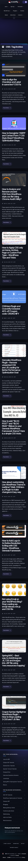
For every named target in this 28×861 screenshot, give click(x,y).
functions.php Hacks (8, 811)
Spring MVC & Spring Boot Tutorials (12, 781)
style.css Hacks (7, 817)
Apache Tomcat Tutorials (10, 768)
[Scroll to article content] (14, 18)
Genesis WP (6, 801)
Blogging (5, 804)
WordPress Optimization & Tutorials (12, 798)
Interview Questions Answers (11, 775)
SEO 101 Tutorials (7, 795)
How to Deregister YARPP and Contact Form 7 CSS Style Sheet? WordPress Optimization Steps (13, 137)
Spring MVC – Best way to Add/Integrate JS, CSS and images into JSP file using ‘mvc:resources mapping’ (13, 660)
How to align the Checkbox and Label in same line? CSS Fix (11, 82)
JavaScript (6, 778)
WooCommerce (7, 820)
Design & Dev (6, 772)
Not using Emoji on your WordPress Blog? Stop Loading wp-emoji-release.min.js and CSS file (12, 604)
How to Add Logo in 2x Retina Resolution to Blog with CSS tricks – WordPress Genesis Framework (11, 545)
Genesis (24, 853)
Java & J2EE (6, 759)
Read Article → (7, 108)
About (4, 857)
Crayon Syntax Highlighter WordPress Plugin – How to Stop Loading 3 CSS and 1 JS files (14, 716)
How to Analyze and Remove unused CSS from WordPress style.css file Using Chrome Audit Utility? (11, 194)
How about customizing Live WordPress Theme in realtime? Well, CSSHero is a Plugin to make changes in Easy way (13, 487)
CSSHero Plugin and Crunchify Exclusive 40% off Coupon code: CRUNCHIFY (11, 310)
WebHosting (6, 814)
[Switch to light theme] (24, 2)
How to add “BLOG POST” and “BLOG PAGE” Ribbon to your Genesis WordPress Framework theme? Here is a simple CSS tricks (13, 427)
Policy (23, 857)
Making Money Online (9, 807)
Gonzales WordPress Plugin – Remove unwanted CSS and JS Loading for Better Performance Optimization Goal (11, 366)
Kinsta (17, 855)
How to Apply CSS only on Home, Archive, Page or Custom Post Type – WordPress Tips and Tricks (12, 252)
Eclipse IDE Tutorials (8, 762)
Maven (5, 784)
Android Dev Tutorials (9, 765)
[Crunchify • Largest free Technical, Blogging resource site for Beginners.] (3, 853)
